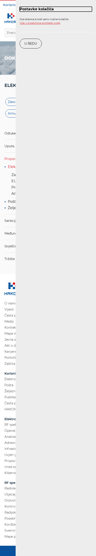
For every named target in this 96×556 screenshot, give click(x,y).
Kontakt (10, 327)
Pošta (13, 201)
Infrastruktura (15, 449)
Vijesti (9, 309)
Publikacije (12, 397)
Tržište (9, 259)
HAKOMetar (13, 409)
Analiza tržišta (15, 437)
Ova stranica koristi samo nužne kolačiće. (44, 21)
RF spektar (12, 425)
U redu (30, 44)
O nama (10, 303)
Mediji (9, 321)
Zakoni (13, 102)
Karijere (10, 352)
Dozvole (10, 500)
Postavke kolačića (37, 9)
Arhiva (13, 113)
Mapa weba (13, 334)
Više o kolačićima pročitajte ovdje (40, 23)
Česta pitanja (14, 315)
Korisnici (10, 5)
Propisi (9, 159)
